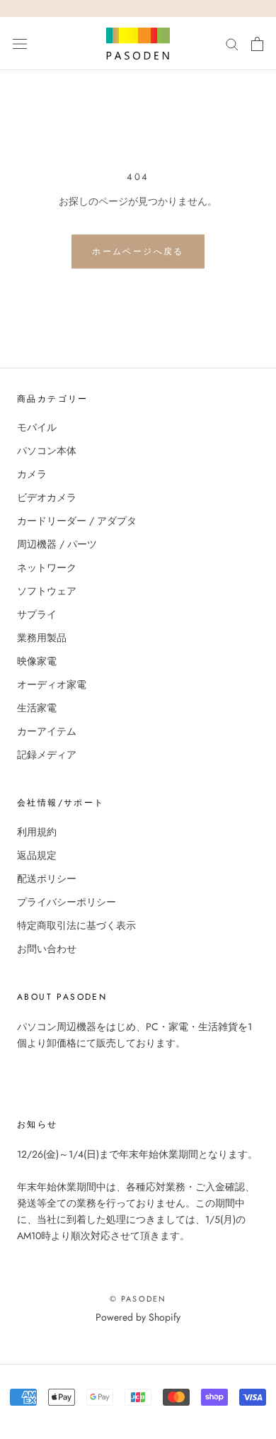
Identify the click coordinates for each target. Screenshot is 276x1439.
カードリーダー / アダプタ (77, 521)
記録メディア (46, 754)
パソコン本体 (46, 451)
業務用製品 (42, 638)
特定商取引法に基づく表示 (76, 925)
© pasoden (138, 1298)
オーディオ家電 (51, 684)
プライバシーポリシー (66, 902)
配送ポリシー (46, 878)
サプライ (37, 614)
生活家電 (37, 708)
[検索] (232, 44)
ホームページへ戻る (138, 251)
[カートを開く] (257, 44)
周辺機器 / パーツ (57, 544)
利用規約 (37, 832)
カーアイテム (46, 731)
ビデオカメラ (46, 497)
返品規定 (37, 855)
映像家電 (37, 661)
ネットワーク (46, 567)
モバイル (37, 427)
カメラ (32, 474)
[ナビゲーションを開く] (20, 44)
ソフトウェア (46, 591)
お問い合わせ (46, 949)
